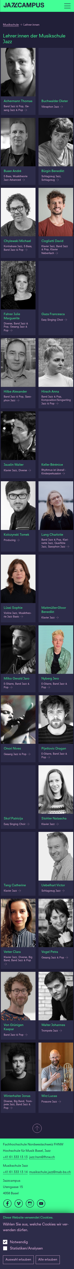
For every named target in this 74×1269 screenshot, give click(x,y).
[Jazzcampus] (24, 6)
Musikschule (11, 24)
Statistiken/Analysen (26, 1248)
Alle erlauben (47, 1259)
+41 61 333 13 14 (15, 1172)
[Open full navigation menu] (67, 6)
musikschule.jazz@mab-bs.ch (50, 1172)
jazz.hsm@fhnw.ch (42, 1157)
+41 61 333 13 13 (15, 1157)
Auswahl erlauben (18, 1259)
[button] (37, 1129)
